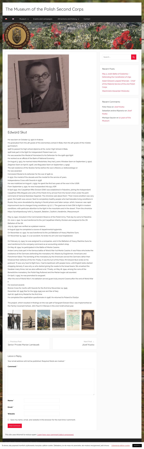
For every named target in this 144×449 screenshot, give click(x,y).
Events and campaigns (42, 19)
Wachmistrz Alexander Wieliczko (115, 91)
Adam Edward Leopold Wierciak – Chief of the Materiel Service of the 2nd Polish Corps (118, 84)
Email (10, 407)
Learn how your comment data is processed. (55, 435)
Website (11, 414)
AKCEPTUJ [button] (137, 445)
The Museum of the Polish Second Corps (44, 9)
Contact (87, 19)
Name (11, 400)
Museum (22, 19)
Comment (12, 366)
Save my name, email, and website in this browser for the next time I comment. (42, 420)
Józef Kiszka (119, 107)
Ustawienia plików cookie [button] (120, 445)
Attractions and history (67, 19)
